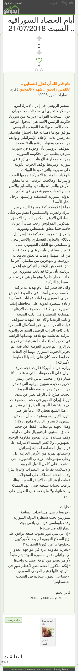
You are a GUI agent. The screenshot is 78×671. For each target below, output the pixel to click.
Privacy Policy (60, 669)
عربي (53, 2)
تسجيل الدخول (13, 3)
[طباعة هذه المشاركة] (36, 69)
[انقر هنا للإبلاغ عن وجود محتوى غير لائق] (41, 69)
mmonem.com (34, 669)
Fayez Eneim (51, 630)
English (67, 2)
